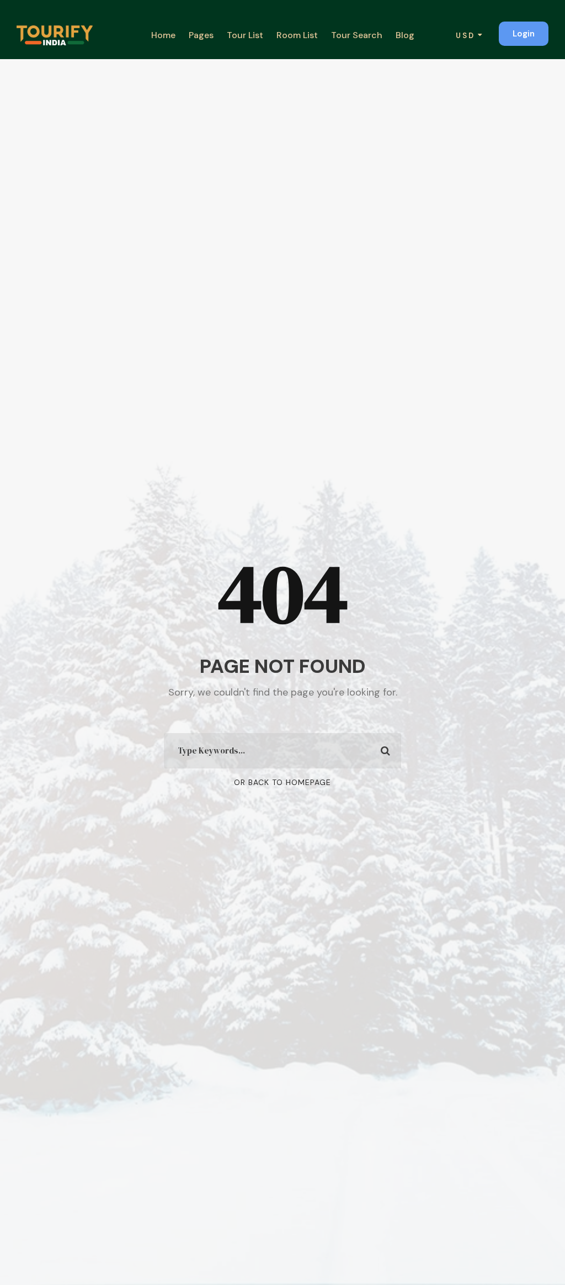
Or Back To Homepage (282, 782)
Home (163, 35)
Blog (405, 35)
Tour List (245, 35)
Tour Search (356, 35)
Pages (201, 35)
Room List (297, 35)
